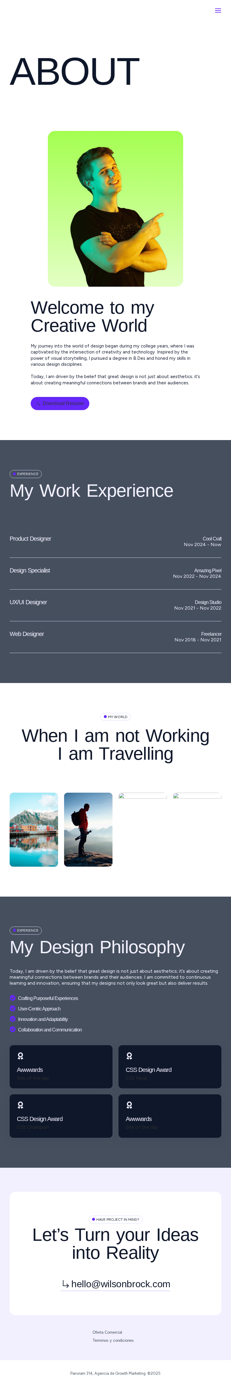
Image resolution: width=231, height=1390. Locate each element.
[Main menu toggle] (218, 10)
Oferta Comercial (107, 1332)
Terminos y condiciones (113, 1340)
